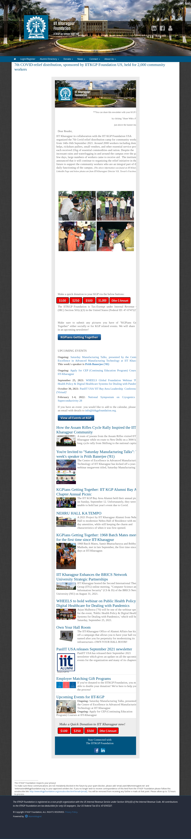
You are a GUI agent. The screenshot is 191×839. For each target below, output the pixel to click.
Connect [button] (94, 59)
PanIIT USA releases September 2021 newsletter (94, 649)
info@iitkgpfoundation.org (100, 410)
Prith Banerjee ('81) (97, 364)
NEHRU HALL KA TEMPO (78, 513)
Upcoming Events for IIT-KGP (80, 697)
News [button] (80, 59)
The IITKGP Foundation (100, 743)
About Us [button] (109, 59)
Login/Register (27, 59)
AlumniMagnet (35, 816)
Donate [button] (67, 59)
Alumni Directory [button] (49, 59)
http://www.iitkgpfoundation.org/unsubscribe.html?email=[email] (58, 791)
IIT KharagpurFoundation (66, 28)
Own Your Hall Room (73, 627)
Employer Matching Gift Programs (83, 678)
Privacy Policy (71, 812)
